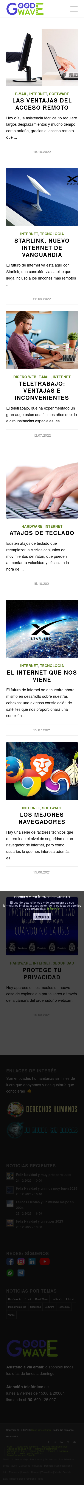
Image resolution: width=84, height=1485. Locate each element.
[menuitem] (72, 9)
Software (59, 93)
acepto (42, 917)
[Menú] (72, 9)
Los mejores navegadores (42, 818)
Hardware (32, 526)
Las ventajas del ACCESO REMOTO (42, 103)
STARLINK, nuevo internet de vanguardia (42, 248)
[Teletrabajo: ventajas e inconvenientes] (42, 340)
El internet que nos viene (42, 675)
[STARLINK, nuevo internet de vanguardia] (42, 197)
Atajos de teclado (42, 533)
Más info (53, 908)
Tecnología (52, 233)
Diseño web (24, 376)
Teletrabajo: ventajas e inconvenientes (42, 391)
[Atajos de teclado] (42, 489)
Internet (38, 93)
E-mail (21, 93)
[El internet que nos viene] (42, 629)
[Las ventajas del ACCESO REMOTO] (42, 57)
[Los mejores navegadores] (42, 771)
